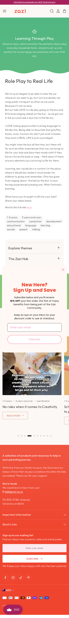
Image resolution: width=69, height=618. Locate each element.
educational (14, 225)
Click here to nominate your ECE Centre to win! (34, 2)
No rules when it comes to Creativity (30, 407)
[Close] (63, 270)
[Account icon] (58, 11)
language (30, 225)
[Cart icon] (64, 11)
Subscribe (34, 339)
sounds (11, 229)
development (53, 221)
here (29, 207)
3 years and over (31, 217)
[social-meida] (5, 577)
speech (23, 229)
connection (35, 221)
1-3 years (12, 217)
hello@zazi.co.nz (14, 491)
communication (16, 221)
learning (45, 225)
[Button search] (52, 11)
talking (36, 229)
